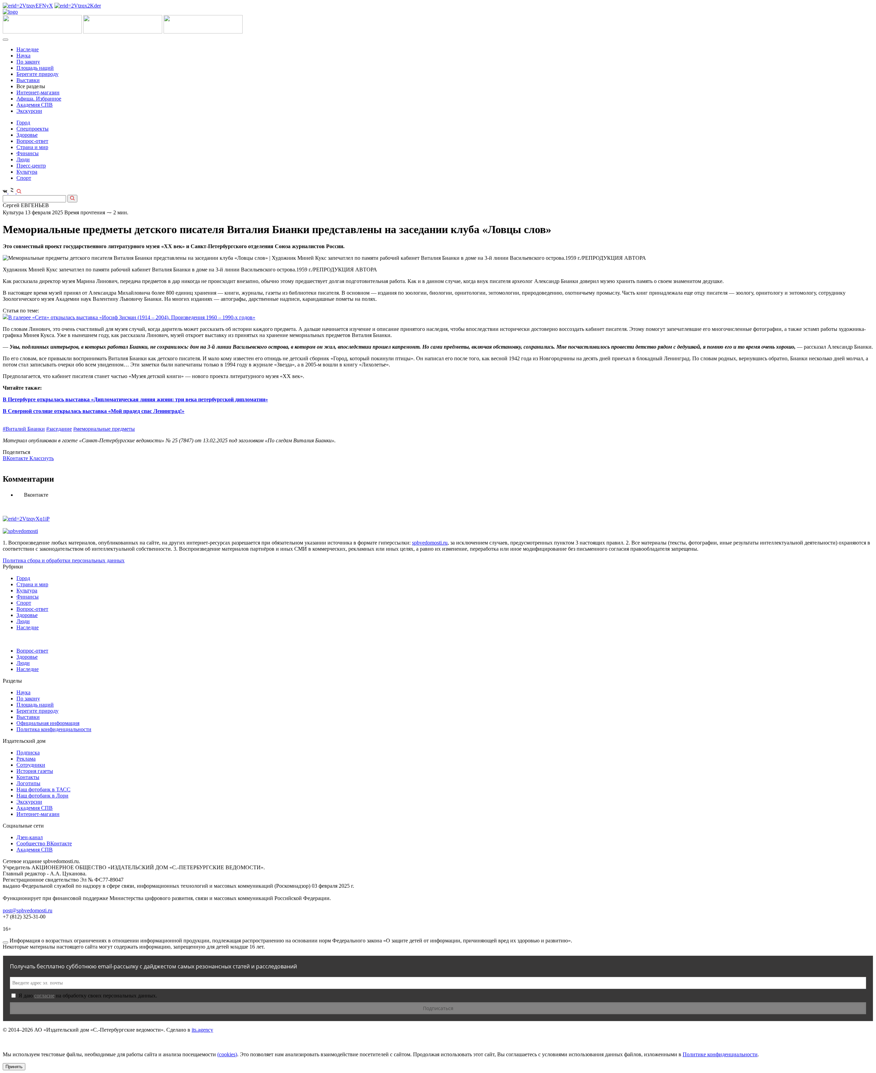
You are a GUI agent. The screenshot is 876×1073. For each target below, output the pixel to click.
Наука (23, 55)
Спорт (23, 178)
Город (23, 122)
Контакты (27, 777)
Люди (23, 159)
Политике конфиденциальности (720, 1054)
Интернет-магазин (38, 92)
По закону (28, 62)
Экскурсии (29, 111)
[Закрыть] (5, 942)
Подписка (28, 752)
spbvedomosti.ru (430, 543)
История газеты (34, 771)
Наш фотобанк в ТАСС (43, 789)
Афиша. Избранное (38, 99)
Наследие (27, 49)
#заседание (59, 429)
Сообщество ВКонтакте (44, 843)
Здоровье (27, 135)
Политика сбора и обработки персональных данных (64, 560)
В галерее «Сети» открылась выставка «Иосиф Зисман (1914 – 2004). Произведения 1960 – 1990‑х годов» (131, 317)
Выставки (28, 80)
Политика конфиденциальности (53, 729)
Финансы (27, 153)
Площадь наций (35, 68)
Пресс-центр (31, 166)
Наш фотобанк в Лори (42, 796)
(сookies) (227, 1054)
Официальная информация (47, 723)
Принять (14, 1066)
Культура (26, 172)
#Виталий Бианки (24, 429)
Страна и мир (32, 147)
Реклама (26, 759)
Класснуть (41, 458)
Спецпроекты (32, 129)
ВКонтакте (16, 458)
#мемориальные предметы (104, 429)
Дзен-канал (29, 837)
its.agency (202, 1030)
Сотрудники (30, 765)
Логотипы (28, 783)
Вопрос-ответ (32, 141)
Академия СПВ (34, 105)
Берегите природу (37, 74)
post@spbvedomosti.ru (27, 910)
